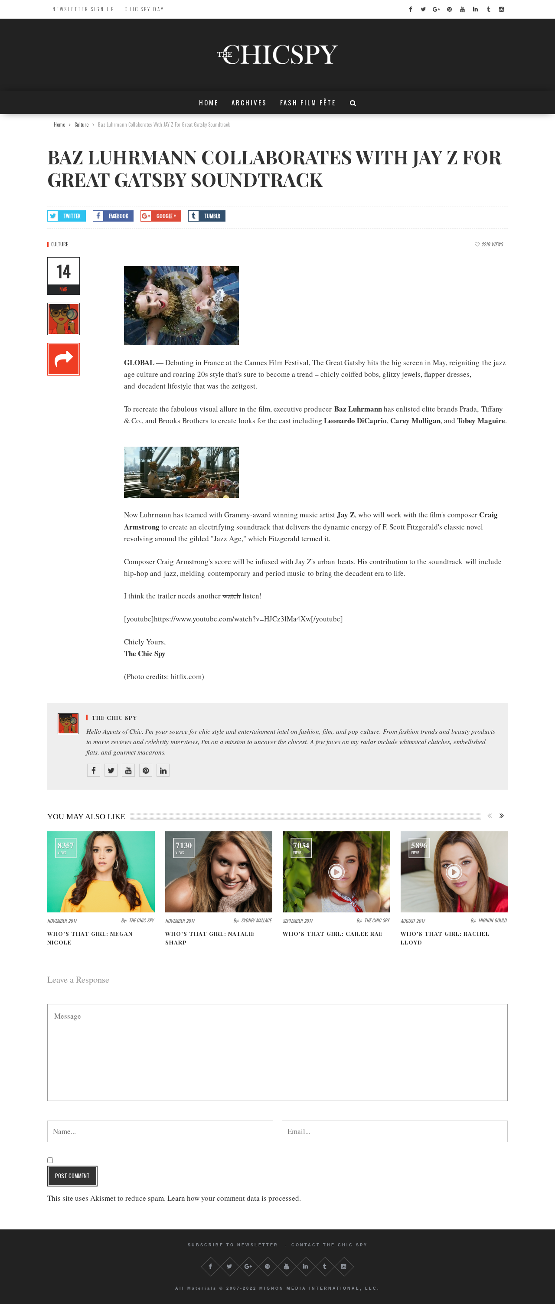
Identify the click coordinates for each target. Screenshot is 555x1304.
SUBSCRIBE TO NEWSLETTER (233, 1245)
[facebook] (410, 9)
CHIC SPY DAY (144, 9)
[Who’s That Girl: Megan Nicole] (101, 871)
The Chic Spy (114, 717)
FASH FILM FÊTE (308, 102)
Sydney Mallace (256, 920)
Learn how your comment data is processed (233, 1198)
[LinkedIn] (163, 770)
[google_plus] (436, 9)
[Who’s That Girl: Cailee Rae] (336, 871)
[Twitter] (111, 770)
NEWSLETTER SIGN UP (83, 9)
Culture (59, 244)
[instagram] (501, 9)
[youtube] (462, 9)
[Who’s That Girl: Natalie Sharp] (219, 871)
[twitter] (423, 9)
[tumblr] (488, 9)
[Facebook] (93, 770)
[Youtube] (128, 770)
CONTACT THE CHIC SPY (329, 1245)
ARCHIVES (249, 102)
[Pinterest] (145, 770)
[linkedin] (475, 9)
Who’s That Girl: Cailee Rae (333, 933)
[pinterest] (449, 9)
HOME (209, 102)
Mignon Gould (492, 920)
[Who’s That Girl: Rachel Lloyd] (454, 871)
